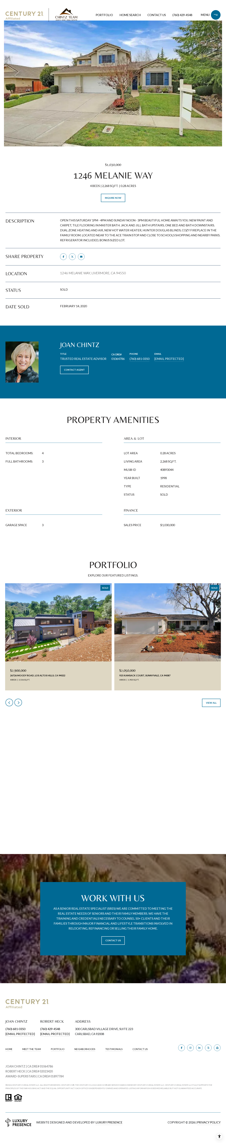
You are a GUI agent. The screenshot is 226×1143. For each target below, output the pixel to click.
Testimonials (114, 1049)
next (18, 702)
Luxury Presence (108, 1122)
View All (211, 702)
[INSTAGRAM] (190, 1047)
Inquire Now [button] (113, 197)
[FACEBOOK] (181, 1047)
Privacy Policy (209, 1122)
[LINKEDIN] (199, 1047)
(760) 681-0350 (139, 359)
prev (9, 702)
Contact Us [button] (113, 940)
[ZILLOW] (217, 1047)
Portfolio (104, 15)
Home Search (130, 15)
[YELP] (208, 1047)
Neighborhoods (84, 1049)
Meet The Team (31, 1049)
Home (8, 1049)
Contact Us (140, 1049)
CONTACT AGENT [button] (74, 369)
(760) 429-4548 (182, 15)
